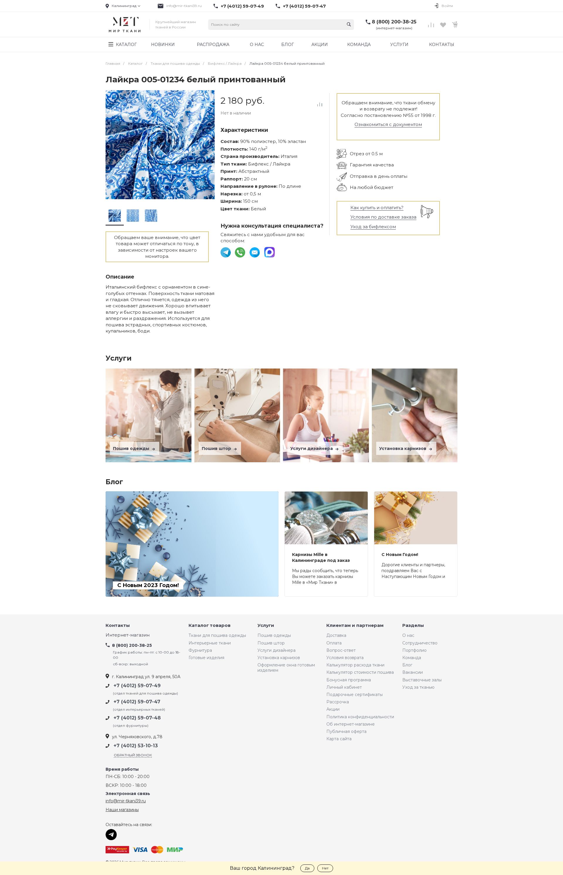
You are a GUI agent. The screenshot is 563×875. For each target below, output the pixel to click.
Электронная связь (128, 793)
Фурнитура (200, 650)
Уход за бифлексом (373, 226)
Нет (325, 868)
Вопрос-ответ (341, 650)
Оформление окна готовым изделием (286, 667)
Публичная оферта (346, 731)
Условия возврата (345, 657)
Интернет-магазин (128, 635)
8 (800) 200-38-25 (394, 22)
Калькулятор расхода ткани (355, 665)
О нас (408, 635)
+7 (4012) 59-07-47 (304, 6)
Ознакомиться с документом (388, 124)
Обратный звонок (133, 755)
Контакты (118, 625)
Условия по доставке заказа (383, 217)
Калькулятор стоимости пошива (360, 672)
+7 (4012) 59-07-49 (242, 6)
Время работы (122, 769)
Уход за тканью (418, 687)
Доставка (336, 635)
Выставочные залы (422, 680)
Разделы (413, 625)
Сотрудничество (419, 643)
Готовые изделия (206, 657)
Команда (411, 657)
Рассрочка (337, 702)
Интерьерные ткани (210, 643)
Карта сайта (339, 738)
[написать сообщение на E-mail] (255, 252)
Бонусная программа (348, 680)
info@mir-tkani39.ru (184, 6)
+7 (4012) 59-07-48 (137, 718)
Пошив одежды (131, 448)
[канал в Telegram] (226, 252)
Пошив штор (217, 448)
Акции (333, 709)
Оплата (334, 643)
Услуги (265, 625)
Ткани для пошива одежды (217, 635)
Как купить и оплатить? (376, 207)
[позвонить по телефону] (240, 252)
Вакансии (412, 672)
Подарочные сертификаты (354, 694)
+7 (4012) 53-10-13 (135, 745)
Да (307, 868)
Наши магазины (122, 809)
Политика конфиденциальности (360, 716)
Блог (407, 665)
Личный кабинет (344, 687)
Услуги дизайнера (312, 448)
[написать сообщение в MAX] (269, 252)
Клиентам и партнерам (355, 625)
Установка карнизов (403, 448)
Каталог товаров (209, 625)
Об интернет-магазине (350, 724)
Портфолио (414, 650)
